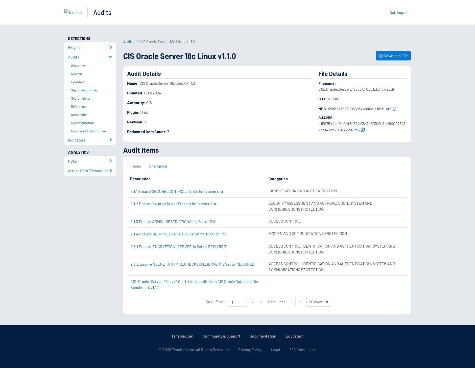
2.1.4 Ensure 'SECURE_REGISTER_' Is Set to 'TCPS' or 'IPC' (178, 233)
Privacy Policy (249, 349)
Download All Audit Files (89, 131)
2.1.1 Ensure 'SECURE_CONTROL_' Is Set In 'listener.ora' (176, 191)
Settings (397, 12)
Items (136, 166)
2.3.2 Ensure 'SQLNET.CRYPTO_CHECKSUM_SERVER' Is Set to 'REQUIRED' (192, 264)
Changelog (158, 166)
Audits (102, 12)
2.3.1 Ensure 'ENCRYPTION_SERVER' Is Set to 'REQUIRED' (178, 246)
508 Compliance (303, 349)
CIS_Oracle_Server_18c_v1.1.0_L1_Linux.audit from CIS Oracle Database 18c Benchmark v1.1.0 (194, 284)
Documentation (263, 336)
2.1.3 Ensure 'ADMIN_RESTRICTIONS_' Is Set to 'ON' (172, 221)
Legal (275, 349)
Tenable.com (182, 336)
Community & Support (221, 336)
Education (295, 336)
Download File (395, 55)
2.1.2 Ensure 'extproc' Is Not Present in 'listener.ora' (173, 203)
